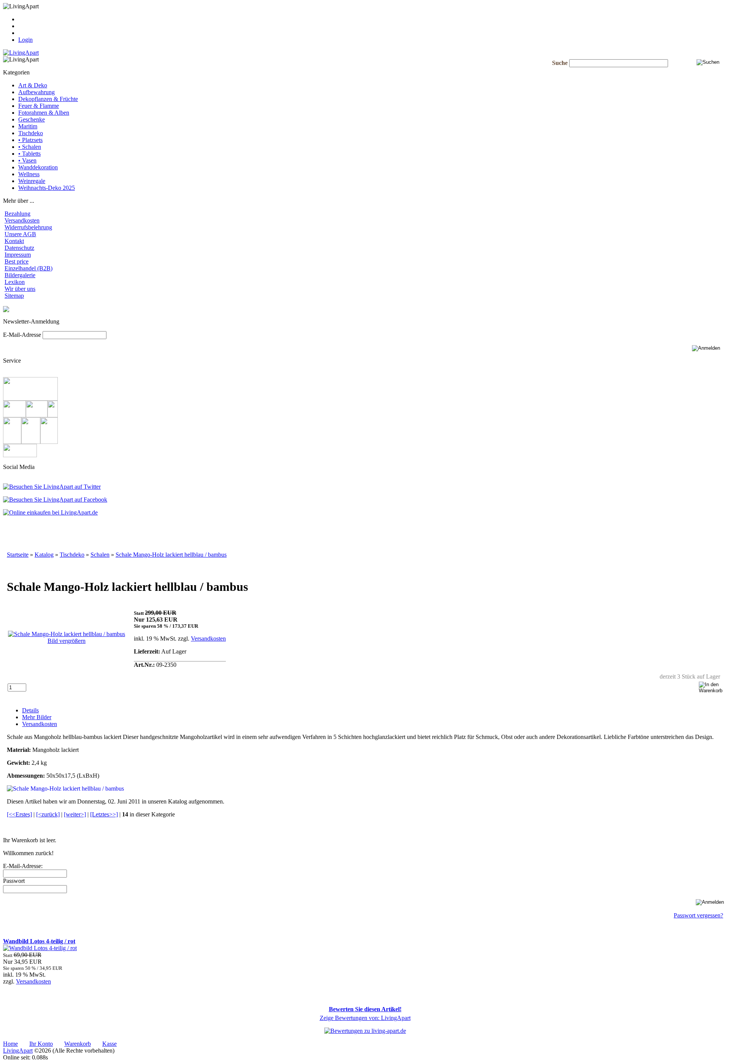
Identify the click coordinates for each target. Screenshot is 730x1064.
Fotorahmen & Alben (43, 112)
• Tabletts (29, 153)
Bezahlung (17, 213)
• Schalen (29, 147)
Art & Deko (32, 85)
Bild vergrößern (67, 641)
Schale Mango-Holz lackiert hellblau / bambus (171, 554)
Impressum (18, 254)
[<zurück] (48, 814)
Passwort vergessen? (698, 915)
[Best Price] (20, 455)
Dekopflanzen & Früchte (48, 99)
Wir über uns (20, 289)
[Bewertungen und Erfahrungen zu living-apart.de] (365, 1031)
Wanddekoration (38, 167)
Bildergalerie (20, 275)
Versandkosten (22, 220)
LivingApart (18, 1050)
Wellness (29, 174)
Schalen (100, 554)
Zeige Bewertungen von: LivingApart (365, 1018)
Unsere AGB (20, 234)
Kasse (25, 19)
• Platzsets (30, 140)
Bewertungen (19, 994)
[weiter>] (75, 814)
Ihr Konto (30, 33)
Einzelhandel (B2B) (28, 268)
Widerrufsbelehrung (28, 227)
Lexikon (15, 282)
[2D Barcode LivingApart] (50, 512)
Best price (17, 261)
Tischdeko (30, 133)
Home (10, 1043)
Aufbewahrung (36, 92)
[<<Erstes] (19, 814)
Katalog (44, 554)
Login (25, 39)
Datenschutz (19, 248)
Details (30, 710)
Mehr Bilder (36, 717)
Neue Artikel (18, 928)
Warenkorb (31, 26)
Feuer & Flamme (38, 106)
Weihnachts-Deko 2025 (46, 188)
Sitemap (14, 295)
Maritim (27, 126)
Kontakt (14, 241)
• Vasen (27, 160)
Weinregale (31, 181)
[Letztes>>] (104, 814)
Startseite (18, 554)
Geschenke (31, 119)
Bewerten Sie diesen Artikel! (365, 1009)
